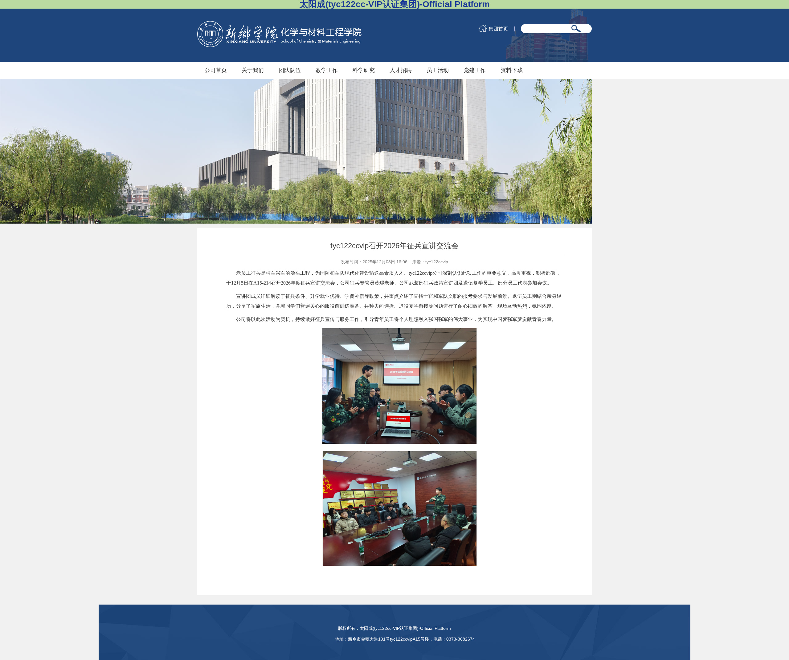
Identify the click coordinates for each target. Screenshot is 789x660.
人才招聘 (401, 70)
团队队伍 (290, 70)
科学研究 (364, 70)
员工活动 (438, 70)
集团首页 (498, 28)
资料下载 (512, 70)
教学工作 (327, 70)
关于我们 (253, 70)
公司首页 (216, 70)
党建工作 (475, 70)
